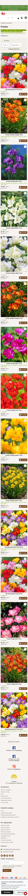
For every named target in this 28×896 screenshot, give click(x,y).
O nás (2, 810)
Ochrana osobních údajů (7, 842)
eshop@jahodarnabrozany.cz (11, 849)
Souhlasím (7, 892)
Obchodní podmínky (6, 840)
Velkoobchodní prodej (6, 813)
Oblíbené (12, 18)
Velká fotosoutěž (5, 825)
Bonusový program (6, 831)
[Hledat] (8, 17)
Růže (2, 794)
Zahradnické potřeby (6, 800)
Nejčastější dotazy (5, 836)
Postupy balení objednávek (8, 834)
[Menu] (25, 17)
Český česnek (4, 796)
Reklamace (4, 838)
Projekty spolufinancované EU (9, 815)
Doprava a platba (5, 827)
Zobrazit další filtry (14, 49)
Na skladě (6, 40)
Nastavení (21, 892)
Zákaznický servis (5, 829)
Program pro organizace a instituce (10, 817)
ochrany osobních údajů (8, 867)
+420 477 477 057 (8, 851)
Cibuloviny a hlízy (5, 792)
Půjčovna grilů (4, 802)
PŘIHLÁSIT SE (7, 870)
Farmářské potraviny (6, 798)
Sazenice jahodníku (6, 790)
